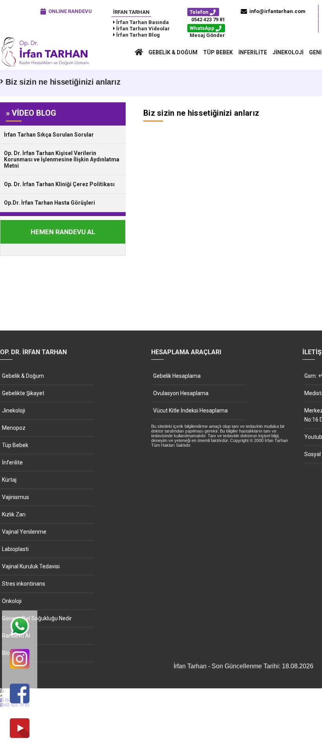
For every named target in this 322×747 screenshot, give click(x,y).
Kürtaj (9, 480)
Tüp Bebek (218, 52)
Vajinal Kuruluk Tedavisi (31, 566)
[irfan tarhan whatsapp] (19, 626)
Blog (7, 653)
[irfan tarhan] (47, 65)
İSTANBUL (14, 702)
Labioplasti (15, 549)
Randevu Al (16, 635)
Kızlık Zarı (14, 514)
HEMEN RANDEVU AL (63, 232)
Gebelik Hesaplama (177, 376)
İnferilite (252, 52)
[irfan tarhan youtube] (19, 728)
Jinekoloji (288, 52)
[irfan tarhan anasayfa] (139, 52)
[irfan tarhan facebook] (19, 694)
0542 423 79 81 (208, 19)
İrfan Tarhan (131, 12)
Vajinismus (15, 497)
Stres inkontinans (23, 584)
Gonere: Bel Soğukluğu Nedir (37, 618)
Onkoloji (12, 601)
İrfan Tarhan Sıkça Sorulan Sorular (49, 134)
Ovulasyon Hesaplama (181, 393)
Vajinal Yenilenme (24, 532)
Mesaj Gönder (207, 35)
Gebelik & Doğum (173, 52)
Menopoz (14, 428)
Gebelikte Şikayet (23, 393)
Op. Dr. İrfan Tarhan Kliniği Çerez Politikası (59, 184)
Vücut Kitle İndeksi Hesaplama (190, 410)
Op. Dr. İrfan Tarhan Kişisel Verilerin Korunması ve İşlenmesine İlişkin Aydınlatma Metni (61, 159)
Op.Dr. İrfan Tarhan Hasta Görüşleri (49, 203)
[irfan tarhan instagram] (19, 659)
